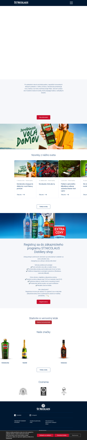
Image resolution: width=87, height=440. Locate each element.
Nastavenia (75, 435)
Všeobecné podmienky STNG (35, 421)
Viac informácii (43, 117)
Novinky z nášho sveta (43, 155)
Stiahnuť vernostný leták (43, 322)
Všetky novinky (44, 206)
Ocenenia (43, 381)
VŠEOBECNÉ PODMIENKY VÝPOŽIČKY (20, 421)
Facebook (19, 415)
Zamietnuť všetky (61, 435)
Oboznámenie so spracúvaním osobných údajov (50, 422)
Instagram (34, 415)
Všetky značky (43, 370)
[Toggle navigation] (71, 3)
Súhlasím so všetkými (45, 435)
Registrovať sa (43, 301)
